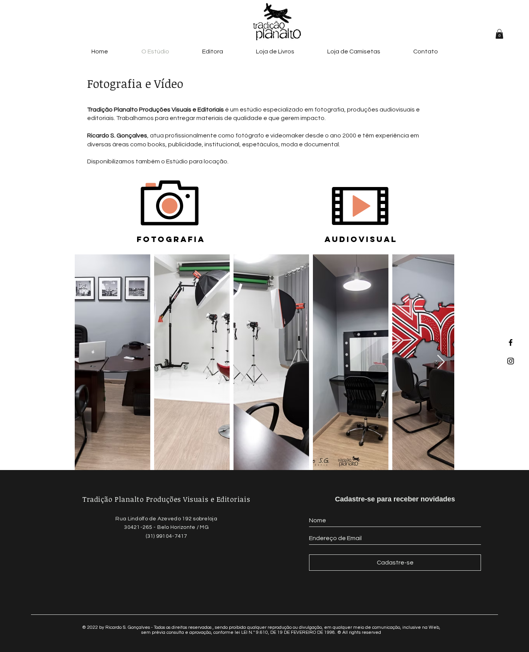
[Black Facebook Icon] (510, 342)
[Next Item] (440, 362)
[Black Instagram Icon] (510, 361)
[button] (499, 34)
